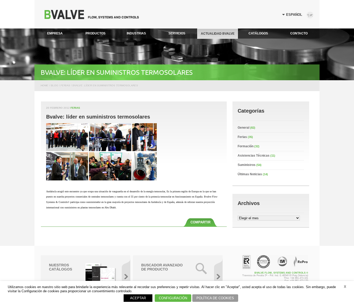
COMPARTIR (200, 222)
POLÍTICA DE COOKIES (215, 298)
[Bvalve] (92, 18)
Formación (245, 146)
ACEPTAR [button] (138, 298)
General (243, 127)
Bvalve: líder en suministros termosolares (98, 117)
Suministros (247, 165)
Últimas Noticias (250, 174)
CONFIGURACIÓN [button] (173, 298)
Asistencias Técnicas (254, 155)
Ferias (75, 107)
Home (44, 85)
